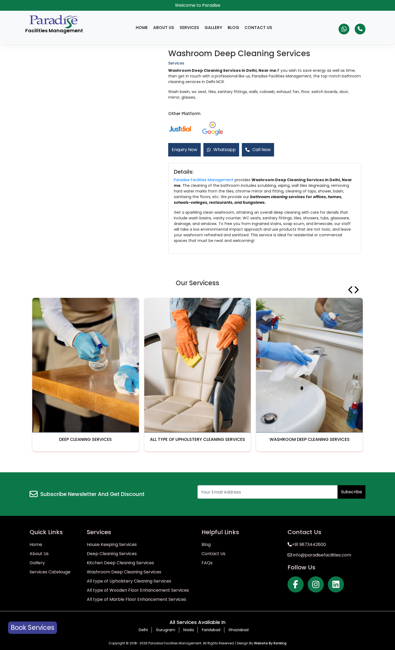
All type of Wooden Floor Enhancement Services (138, 590)
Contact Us (258, 27)
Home (142, 27)
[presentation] (350, 290)
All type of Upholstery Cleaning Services (129, 581)
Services (189, 27)
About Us (163, 27)
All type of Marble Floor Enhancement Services (136, 599)
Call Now (261, 150)
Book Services (32, 627)
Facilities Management (54, 30)
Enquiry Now (184, 150)
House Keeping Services (112, 544)
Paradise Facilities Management (204, 180)
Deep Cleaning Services (112, 554)
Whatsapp (224, 150)
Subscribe (351, 492)
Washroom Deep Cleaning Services (124, 572)
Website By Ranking (270, 643)
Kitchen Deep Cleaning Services (120, 563)
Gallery (213, 27)
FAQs (207, 563)
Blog (233, 27)
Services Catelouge (50, 572)
